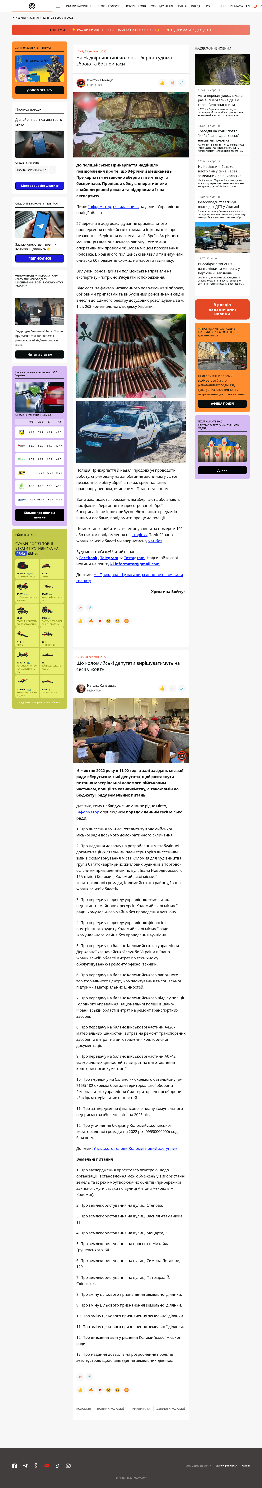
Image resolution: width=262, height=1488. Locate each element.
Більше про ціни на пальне (39, 514)
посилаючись (126, 206)
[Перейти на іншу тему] (255, 6)
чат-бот (155, 540)
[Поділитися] (172, 83)
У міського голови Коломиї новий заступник (135, 1148)
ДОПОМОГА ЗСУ (39, 90)
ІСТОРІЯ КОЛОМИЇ (109, 6)
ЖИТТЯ (182, 6)
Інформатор (99, 206)
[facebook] (14, 1465)
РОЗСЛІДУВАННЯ (161, 6)
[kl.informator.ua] (32, 6)
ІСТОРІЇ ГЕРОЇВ (136, 6)
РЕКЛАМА (236, 6)
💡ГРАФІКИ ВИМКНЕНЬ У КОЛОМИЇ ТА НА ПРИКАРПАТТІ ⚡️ (116, 30)
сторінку (139, 534)
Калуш (246, 1465)
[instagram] (68, 1465)
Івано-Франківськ (226, 1465)
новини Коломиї (110, 1408)
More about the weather (39, 186)
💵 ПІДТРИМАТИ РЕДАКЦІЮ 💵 (189, 30)
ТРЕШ (222, 6)
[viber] (36, 1465)
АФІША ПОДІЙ (222, 404)
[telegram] (25, 1465)
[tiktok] (57, 1465)
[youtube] (46, 1465)
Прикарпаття (140, 1408)
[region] (39, 180)
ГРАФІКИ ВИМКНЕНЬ (78, 6)
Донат (222, 470)
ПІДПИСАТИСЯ (39, 258)
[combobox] (35, 170)
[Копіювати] (182, 83)
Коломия (83, 1408)
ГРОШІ (209, 6)
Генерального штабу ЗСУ (46, 702)
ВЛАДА (195, 6)
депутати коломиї (171, 1408)
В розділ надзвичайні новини (222, 309)
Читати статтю (40, 354)
